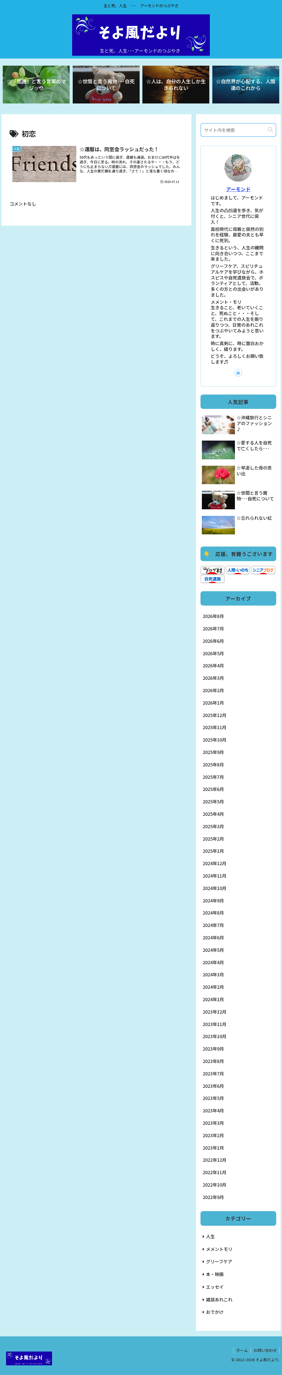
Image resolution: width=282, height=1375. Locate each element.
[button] (270, 130)
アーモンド (238, 189)
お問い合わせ (265, 1350)
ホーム (242, 1350)
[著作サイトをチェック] (238, 372)
